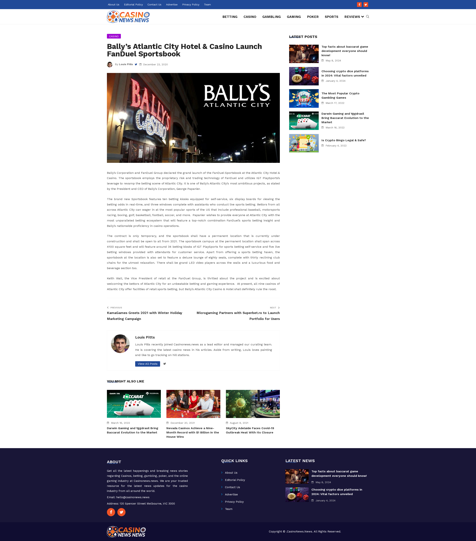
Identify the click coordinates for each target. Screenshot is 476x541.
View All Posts (147, 364)
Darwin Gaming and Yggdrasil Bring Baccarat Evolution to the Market (345, 118)
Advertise (172, 4)
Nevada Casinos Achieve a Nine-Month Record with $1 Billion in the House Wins (192, 432)
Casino (250, 17)
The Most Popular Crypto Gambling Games (340, 95)
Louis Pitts (126, 64)
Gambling (271, 17)
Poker (313, 17)
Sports (331, 17)
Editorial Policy (133, 4)
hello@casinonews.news (132, 497)
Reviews (352, 17)
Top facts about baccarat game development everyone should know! (344, 51)
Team (207, 4)
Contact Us (154, 4)
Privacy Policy (190, 4)
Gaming (294, 17)
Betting (229, 17)
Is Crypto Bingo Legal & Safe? (343, 140)
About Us (113, 4)
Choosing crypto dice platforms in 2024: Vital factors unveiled (345, 73)
